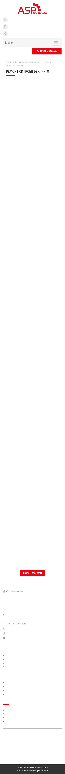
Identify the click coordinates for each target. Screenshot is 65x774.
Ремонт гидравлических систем (23, 710)
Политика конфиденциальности (32, 770)
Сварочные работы (16, 721)
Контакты (11, 666)
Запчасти (11, 686)
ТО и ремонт (12, 682)
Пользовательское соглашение (32, 767)
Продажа (11, 694)
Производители (14, 659)
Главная (10, 62)
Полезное (11, 663)
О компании (12, 655)
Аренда (10, 690)
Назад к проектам (32, 573)
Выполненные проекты (29, 62)
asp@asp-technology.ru (18, 638)
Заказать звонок (47, 51)
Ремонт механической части (21, 713)
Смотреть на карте (16, 623)
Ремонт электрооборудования (22, 717)
